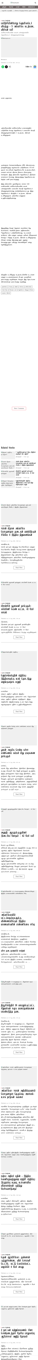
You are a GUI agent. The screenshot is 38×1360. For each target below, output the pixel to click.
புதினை (15, 694)
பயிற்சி (15, 286)
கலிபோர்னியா (28, 286)
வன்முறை (21, 864)
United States (5, 290)
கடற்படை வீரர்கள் (6, 293)
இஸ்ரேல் (23, 768)
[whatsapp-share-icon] (2, 68)
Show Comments (19, 408)
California (21, 286)
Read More (19, 567)
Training (10, 286)
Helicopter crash (12, 290)
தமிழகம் (4, 7)
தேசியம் (11, 7)
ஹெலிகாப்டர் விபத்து (23, 290)
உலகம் (17, 7)
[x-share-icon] (6, 68)
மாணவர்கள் (6, 939)
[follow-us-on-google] (35, 67)
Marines (31, 290)
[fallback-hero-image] (8, 455)
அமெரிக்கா (4, 286)
